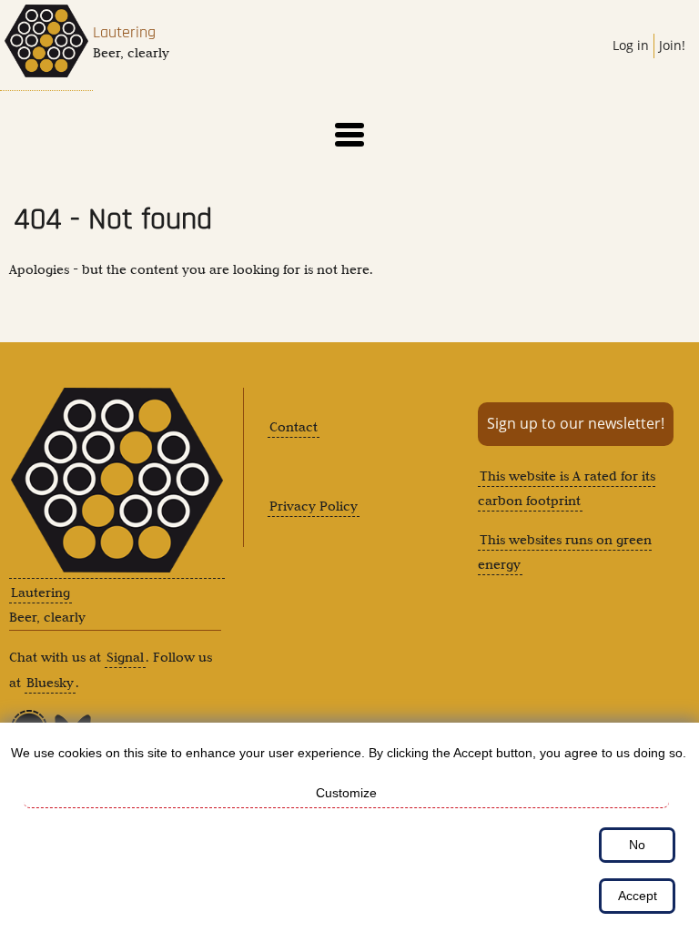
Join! (672, 45)
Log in (631, 45)
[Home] (46, 45)
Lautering (124, 33)
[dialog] (349, 827)
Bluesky (50, 682)
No (637, 844)
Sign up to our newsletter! (575, 423)
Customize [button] (346, 792)
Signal (125, 657)
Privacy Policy (313, 506)
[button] (349, 135)
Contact (293, 427)
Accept (637, 895)
